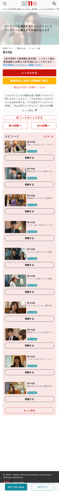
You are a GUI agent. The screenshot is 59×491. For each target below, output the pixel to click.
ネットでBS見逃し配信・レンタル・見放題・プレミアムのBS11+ (29, 9)
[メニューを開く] (5, 3)
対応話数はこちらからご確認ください (23, 64)
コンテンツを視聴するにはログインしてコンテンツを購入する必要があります (28, 28)
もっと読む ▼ (29, 110)
